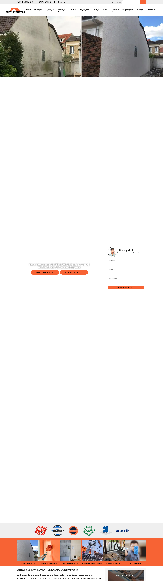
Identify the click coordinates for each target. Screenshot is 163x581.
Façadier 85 (28, 10)
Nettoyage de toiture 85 (139, 10)
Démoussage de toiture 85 (38, 10)
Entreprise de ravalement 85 (151, 10)
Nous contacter (74, 272)
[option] (30, 552)
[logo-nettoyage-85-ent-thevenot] (15, 10)
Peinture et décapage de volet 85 (127, 10)
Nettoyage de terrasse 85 (95, 10)
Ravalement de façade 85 (50, 10)
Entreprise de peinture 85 (61, 10)
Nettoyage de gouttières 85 (115, 10)
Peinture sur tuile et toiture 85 (84, 10)
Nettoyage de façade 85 (72, 10)
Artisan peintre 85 (105, 10)
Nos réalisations (45, 272)
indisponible (26, 2)
